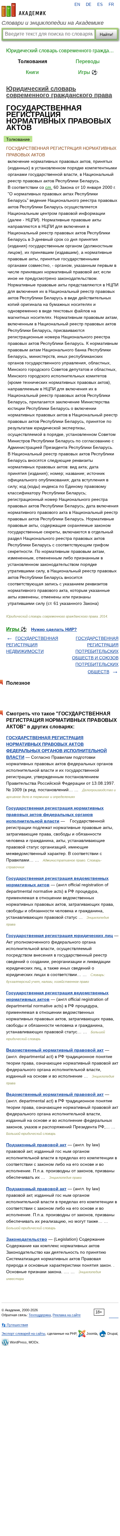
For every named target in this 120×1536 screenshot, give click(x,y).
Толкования (32, 61)
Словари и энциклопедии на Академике (53, 23)
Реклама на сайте (67, 1315)
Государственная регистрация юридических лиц (59, 935)
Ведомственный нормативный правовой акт (55, 1050)
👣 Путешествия (15, 1325)
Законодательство (26, 1239)
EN (77, 4)
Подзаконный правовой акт (36, 1144)
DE (88, 4)
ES (100, 4)
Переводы (88, 61)
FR (111, 4)
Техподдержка (40, 1315)
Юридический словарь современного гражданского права (60, 50)
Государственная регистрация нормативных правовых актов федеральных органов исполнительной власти (55, 814)
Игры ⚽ (88, 72)
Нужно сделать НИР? (54, 629)
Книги (32, 72)
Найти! (106, 34)
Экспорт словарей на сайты (23, 1333)
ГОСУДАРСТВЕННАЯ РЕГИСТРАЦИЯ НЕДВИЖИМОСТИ (32, 645)
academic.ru (24, 10)
